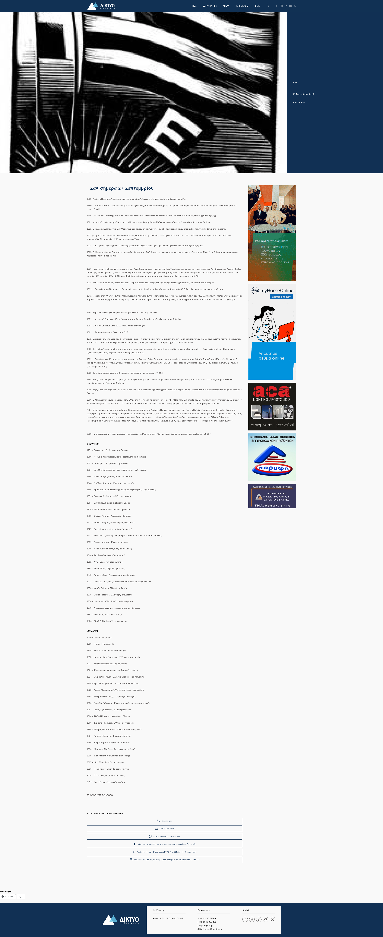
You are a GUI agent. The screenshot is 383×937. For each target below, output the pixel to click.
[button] (267, 6)
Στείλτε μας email (167, 829)
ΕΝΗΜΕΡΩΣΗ (242, 6)
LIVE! (257, 6)
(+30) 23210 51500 (206, 918)
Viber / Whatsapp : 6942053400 (166, 836)
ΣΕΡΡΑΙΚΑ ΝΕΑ (210, 6)
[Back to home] (102, 6)
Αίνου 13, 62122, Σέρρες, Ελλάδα (168, 918)
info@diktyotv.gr (205, 925)
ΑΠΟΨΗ (226, 6)
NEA (295, 82)
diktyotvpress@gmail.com (209, 929)
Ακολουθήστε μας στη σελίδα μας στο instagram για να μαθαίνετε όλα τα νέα (167, 860)
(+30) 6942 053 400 (206, 922)
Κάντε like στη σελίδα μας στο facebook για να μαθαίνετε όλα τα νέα (167, 844)
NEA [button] (194, 6)
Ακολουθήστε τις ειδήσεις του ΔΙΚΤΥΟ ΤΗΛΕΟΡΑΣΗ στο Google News (167, 852)
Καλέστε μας (167, 821)
